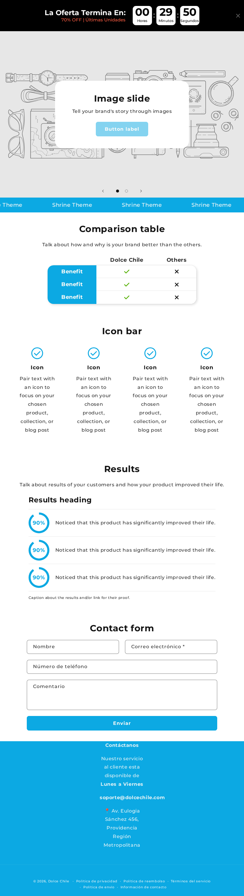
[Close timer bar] (238, 15)
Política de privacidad (97, 881)
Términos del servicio (191, 881)
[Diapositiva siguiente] (141, 191)
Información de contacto (144, 887)
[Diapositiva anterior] (103, 191)
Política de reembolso (144, 881)
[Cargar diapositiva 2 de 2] (126, 191)
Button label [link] (122, 129)
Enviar (122, 723)
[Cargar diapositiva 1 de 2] (117, 191)
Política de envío (99, 887)
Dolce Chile (58, 881)
